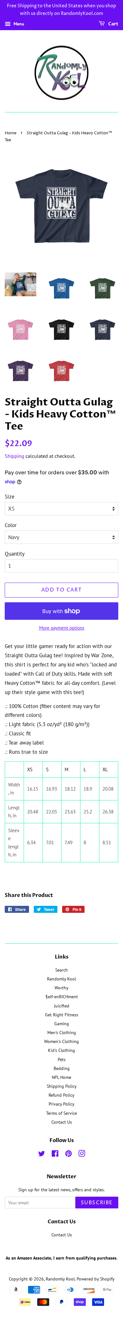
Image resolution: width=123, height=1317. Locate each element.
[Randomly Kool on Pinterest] (68, 1155)
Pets (62, 1059)
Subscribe (97, 1202)
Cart (112, 24)
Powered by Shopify (95, 1279)
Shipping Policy (62, 1086)
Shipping (14, 456)
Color (11, 525)
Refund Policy (61, 1095)
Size (10, 496)
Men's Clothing (61, 1032)
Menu (18, 24)
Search (61, 970)
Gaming (61, 1023)
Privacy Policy (61, 1104)
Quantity (15, 553)
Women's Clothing (61, 1041)
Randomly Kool (61, 979)
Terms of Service (61, 1113)
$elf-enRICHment (61, 996)
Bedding (62, 1068)
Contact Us (61, 1122)
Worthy (61, 988)
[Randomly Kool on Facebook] (55, 1155)
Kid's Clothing (61, 1050)
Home (10, 133)
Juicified (61, 1006)
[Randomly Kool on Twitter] (41, 1155)
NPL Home (61, 1077)
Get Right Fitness (61, 1015)
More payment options (61, 628)
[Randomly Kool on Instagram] (81, 1155)
